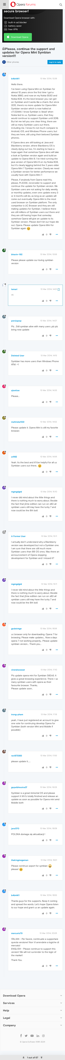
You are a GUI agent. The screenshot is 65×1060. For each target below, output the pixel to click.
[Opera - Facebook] (21, 1035)
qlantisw (15, 390)
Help (6, 1010)
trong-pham (17, 714)
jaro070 (15, 828)
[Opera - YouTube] (32, 1035)
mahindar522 (17, 422)
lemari (14, 289)
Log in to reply (55, 62)
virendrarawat (18, 670)
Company (9, 1025)
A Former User (18, 536)
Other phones (12, 62)
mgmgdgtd (16, 491)
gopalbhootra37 (19, 787)
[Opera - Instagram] (43, 1035)
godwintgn (16, 628)
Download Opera (19, 37)
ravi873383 (16, 755)
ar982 (14, 456)
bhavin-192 (16, 254)
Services (9, 1003)
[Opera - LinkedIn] (38, 1035)
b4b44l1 (15, 78)
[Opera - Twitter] (26, 1035)
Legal (6, 1017)
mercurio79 (17, 933)
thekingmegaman (19, 860)
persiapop (16, 321)
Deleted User (17, 355)
